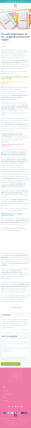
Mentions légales (23, 422)
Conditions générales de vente (11, 422)
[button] (2, 5)
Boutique (5, 390)
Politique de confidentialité (10, 420)
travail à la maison (8, 134)
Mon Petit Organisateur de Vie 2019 (19, 296)
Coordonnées (22, 424)
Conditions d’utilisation (23, 420)
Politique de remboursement (23, 418)
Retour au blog (16, 307)
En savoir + (6, 400)
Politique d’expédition (12, 424)
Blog (4, 397)
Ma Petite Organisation (10, 418)
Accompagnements (8, 394)
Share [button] (4, 46)
